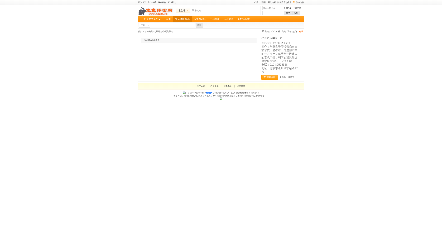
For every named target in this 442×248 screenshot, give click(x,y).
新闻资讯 (149, 31)
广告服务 (214, 86)
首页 (168, 19)
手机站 (198, 10)
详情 (289, 31)
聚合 (267, 31)
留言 (284, 31)
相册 (256, 2)
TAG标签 (162, 2)
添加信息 (300, 2)
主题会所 (215, 19)
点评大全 (228, 19)
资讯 (301, 31)
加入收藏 (152, 2)
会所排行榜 (244, 19)
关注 (284, 77)
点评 (295, 31)
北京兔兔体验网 (243, 93)
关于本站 (201, 86)
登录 (288, 13)
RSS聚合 (171, 2)
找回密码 (297, 8)
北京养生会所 (151, 19)
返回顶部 (241, 86)
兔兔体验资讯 (182, 19)
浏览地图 (272, 2)
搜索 (289, 2)
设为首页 (142, 2)
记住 (289, 8)
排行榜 (263, 2)
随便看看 (281, 2)
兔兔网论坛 (200, 19)
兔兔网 (209, 93)
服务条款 (228, 86)
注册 (296, 13)
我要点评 (271, 77)
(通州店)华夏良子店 (164, 31)
